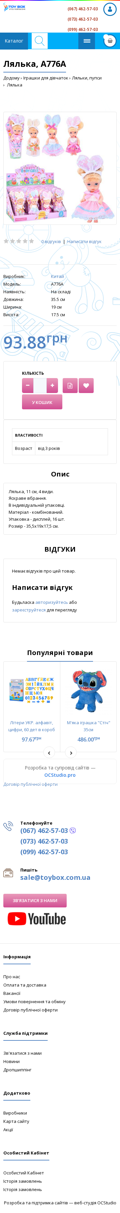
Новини (11, 1061)
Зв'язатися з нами (35, 900)
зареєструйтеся (29, 610)
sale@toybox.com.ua (55, 877)
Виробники (15, 1113)
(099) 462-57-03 (83, 29)
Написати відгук (84, 241)
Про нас (11, 977)
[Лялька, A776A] (60, 168)
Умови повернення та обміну (34, 1002)
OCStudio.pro (60, 775)
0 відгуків (51, 241)
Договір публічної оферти (30, 784)
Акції (8, 1130)
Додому (11, 78)
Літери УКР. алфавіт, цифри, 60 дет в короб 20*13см (31, 730)
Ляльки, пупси (87, 78)
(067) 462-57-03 (83, 9)
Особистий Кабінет (23, 1173)
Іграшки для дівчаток (45, 78)
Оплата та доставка (24, 985)
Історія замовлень (22, 1181)
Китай (57, 276)
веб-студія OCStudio (95, 1203)
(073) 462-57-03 (83, 19)
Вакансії (11, 993)
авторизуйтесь (52, 602)
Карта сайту (16, 1121)
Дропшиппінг (17, 1070)
